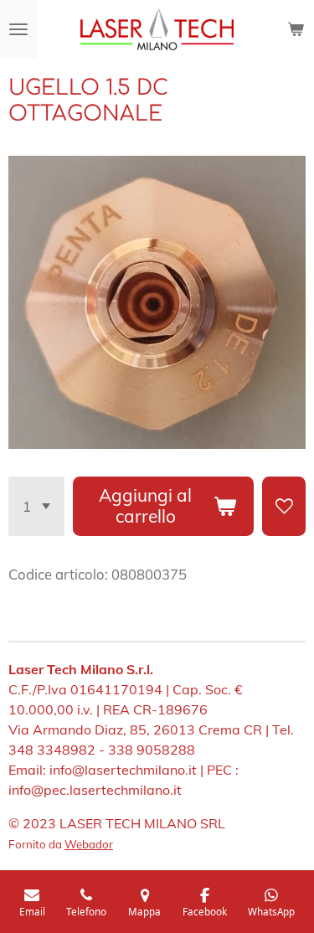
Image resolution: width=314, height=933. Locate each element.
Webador (88, 844)
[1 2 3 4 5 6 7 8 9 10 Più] (36, 506)
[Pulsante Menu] (18, 29)
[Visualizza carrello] (295, 29)
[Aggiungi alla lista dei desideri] (284, 506)
